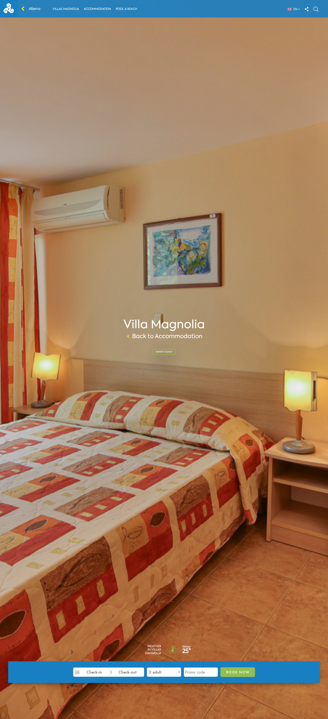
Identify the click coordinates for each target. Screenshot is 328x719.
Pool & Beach (126, 9)
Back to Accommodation (167, 336)
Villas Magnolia (66, 9)
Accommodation (97, 9)
